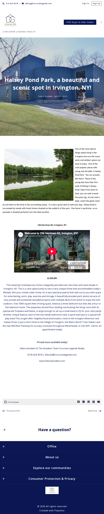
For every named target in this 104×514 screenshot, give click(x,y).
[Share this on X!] (83, 402)
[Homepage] (11, 20)
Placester (59, 510)
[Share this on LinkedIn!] (88, 402)
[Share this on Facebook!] (78, 402)
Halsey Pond (89, 205)
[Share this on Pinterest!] (93, 402)
